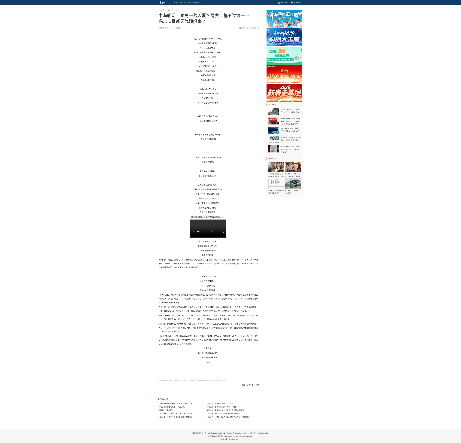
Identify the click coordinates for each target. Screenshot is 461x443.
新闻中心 (170, 10)
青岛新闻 (272, 159)
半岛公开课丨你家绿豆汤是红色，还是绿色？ (175, 414)
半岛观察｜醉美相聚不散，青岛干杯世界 (221, 407)
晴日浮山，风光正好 (166, 410)
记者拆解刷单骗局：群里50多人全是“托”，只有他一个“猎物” (290, 149)
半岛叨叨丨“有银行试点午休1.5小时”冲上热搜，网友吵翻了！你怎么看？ (233, 417)
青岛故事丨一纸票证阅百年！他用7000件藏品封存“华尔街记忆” (293, 176)
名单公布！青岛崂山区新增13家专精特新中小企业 (276, 193)
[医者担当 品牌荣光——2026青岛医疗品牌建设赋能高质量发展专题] (284, 64)
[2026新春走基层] (284, 101)
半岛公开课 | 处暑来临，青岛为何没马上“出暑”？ (176, 403)
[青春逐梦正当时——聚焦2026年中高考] (284, 27)
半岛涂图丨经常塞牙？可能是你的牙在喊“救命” (175, 417)
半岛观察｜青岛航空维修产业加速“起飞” (221, 403)
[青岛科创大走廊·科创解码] (284, 45)
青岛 (177, 10)
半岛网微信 (297, 2)
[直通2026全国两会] (284, 82)
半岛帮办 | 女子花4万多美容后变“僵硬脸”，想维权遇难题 (276, 176)
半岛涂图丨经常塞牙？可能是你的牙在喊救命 (223, 414)
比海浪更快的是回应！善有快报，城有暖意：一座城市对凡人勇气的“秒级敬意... (290, 121)
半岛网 (161, 10)
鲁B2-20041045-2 (240, 433)
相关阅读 (164, 399)
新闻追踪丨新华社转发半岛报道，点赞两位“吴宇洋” (225, 410)
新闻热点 (272, 104)
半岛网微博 (284, 2)
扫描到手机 (255, 28)
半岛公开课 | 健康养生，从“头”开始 (171, 407)
